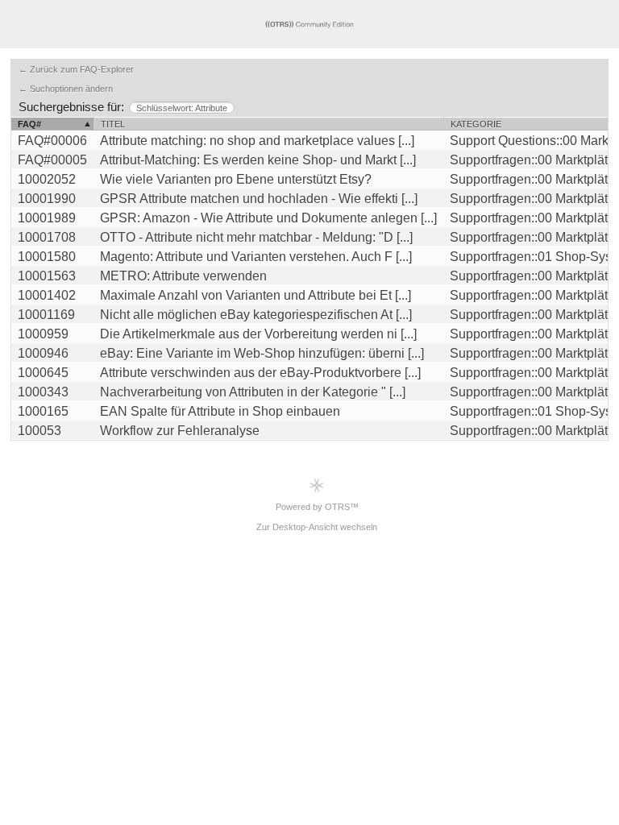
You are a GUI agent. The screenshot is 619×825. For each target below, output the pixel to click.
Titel (113, 124)
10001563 (47, 276)
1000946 (43, 353)
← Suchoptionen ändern (66, 88)
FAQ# (29, 124)
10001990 (47, 198)
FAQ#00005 (52, 160)
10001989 (47, 218)
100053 (39, 430)
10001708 (47, 237)
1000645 (43, 372)
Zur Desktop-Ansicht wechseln (316, 527)
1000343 (43, 392)
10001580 (47, 256)
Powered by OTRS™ (317, 507)
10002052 (47, 179)
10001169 (46, 314)
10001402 (47, 295)
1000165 (43, 411)
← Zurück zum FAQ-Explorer (76, 69)
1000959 (43, 334)
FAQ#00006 (52, 140)
